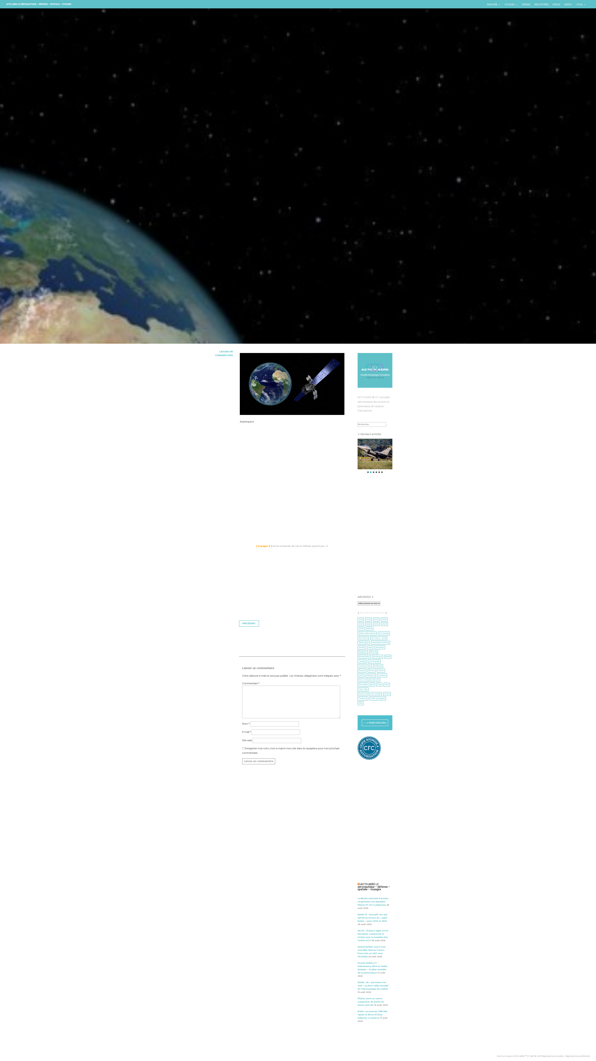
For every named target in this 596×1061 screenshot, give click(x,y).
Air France (363, 638)
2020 (384, 619)
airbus (369, 629)
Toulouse (363, 698)
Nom (246, 723)
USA (361, 703)
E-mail (246, 731)
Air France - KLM (378, 638)
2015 (361, 619)
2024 (384, 624)
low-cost (363, 680)
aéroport (380, 647)
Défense (526, 5)
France (381, 670)
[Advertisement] (293, 462)
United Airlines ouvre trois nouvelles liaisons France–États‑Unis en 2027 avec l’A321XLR (372, 952)
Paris (387, 684)
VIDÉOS (568, 5)
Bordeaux (377, 656)
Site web (247, 740)
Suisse (387, 694)
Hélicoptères (541, 5)
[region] (375, 456)
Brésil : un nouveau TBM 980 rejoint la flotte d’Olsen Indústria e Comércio (372, 1015)
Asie (370, 647)
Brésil (387, 656)
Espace (556, 5)
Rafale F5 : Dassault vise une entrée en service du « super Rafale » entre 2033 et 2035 (372, 918)
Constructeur (365, 666)
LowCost (375, 680)
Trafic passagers (378, 698)
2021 (361, 624)
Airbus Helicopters (367, 633)
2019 (376, 619)
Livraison (382, 675)
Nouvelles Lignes (366, 684)
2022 (368, 624)
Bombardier (364, 656)
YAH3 (211, 190)
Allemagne (364, 643)
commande (374, 661)
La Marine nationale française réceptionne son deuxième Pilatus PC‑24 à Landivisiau (373, 902)
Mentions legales (505, 1056)
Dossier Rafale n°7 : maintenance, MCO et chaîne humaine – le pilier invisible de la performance (372, 968)
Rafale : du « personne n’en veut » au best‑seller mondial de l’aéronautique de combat (373, 986)
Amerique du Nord (380, 643)
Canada (362, 661)
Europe (362, 670)
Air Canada (384, 633)
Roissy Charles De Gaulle (370, 694)
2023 (376, 624)
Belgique (363, 652)
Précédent (249, 624)
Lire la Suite (215, 208)
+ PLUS (579, 5)
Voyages (510, 5)
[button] (375, 454)
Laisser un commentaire (224, 353)
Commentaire (251, 683)
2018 (368, 619)
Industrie (492, 5)
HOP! (361, 675)
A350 (361, 629)
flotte (371, 670)
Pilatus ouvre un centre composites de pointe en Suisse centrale (371, 1002)
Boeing (373, 652)
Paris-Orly (363, 689)
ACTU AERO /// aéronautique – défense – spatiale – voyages (38, 4)
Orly (379, 684)
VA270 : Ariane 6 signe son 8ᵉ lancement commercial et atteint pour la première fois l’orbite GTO (373, 935)
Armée (362, 647)
